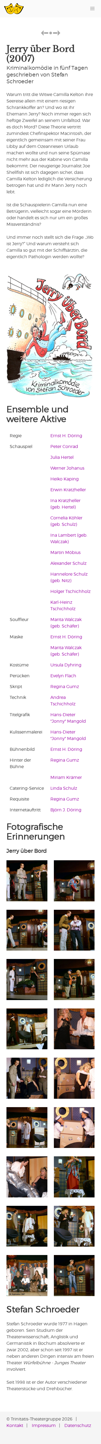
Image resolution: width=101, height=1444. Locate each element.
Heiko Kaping (64, 479)
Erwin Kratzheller (68, 489)
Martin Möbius (65, 552)
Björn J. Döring (65, 809)
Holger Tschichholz (70, 591)
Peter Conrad (64, 446)
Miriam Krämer (66, 777)
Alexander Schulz (68, 563)
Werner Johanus (67, 468)
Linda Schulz (63, 788)
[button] (92, 8)
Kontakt (14, 1425)
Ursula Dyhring (65, 665)
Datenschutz (77, 1425)
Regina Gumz (64, 686)
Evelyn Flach (63, 675)
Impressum (44, 1425)
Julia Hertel (62, 457)
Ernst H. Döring (66, 435)
